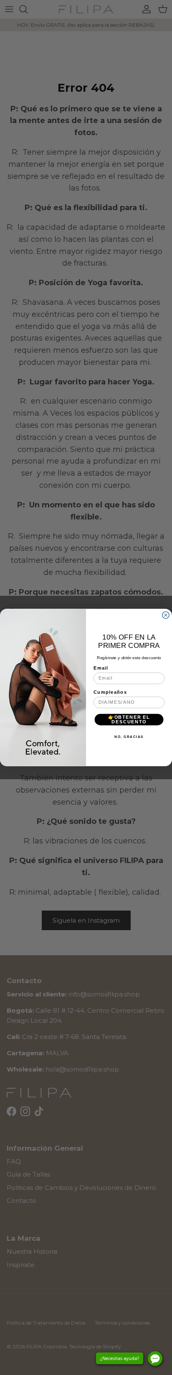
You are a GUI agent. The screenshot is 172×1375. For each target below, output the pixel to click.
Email (101, 667)
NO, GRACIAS (129, 737)
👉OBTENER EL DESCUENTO (129, 719)
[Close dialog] (165, 615)
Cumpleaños (110, 692)
